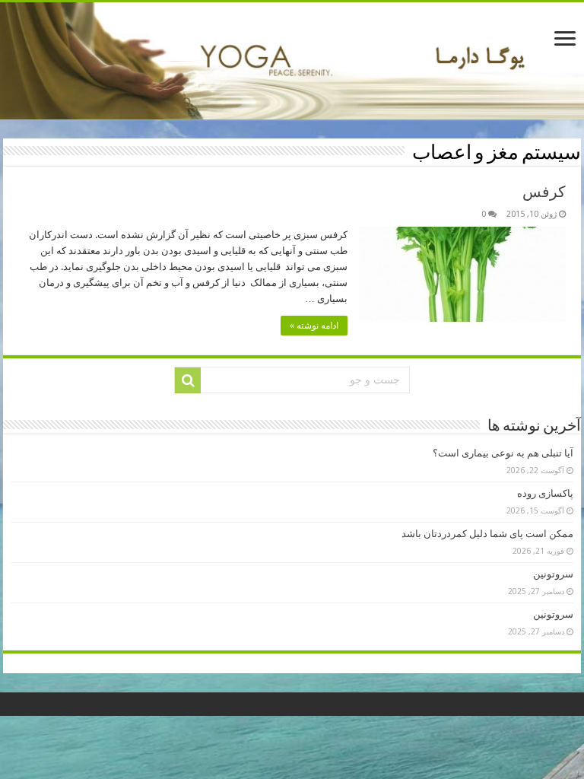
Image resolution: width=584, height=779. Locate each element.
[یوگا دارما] (292, 60)
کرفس (544, 192)
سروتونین (553, 574)
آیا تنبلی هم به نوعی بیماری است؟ (503, 453)
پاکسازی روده (545, 493)
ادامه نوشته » (314, 325)
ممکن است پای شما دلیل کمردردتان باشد (487, 533)
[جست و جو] (188, 380)
